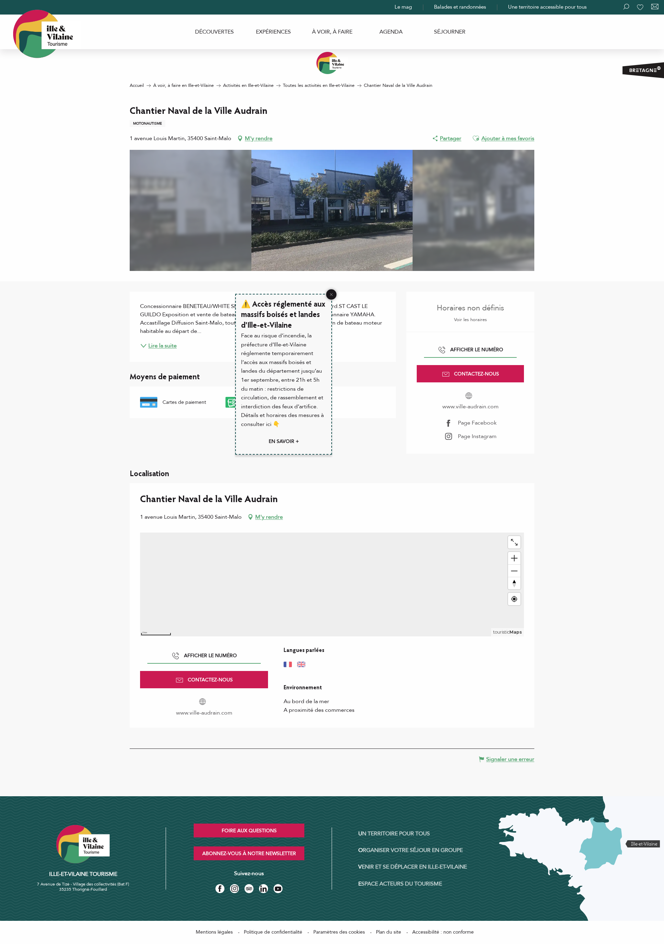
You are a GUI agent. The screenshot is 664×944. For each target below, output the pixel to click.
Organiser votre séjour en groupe (410, 850)
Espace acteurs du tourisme (400, 884)
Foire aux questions (249, 830)
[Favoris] (641, 7)
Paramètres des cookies (339, 932)
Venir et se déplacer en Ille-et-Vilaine (412, 867)
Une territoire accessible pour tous (547, 6)
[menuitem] (214, 32)
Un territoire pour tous (394, 833)
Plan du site (388, 932)
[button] (476, 138)
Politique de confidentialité (273, 932)
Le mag (403, 6)
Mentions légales (214, 932)
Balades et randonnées (460, 6)
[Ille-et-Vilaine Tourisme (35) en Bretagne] (332, 63)
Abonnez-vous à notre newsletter (249, 853)
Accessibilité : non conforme (443, 932)
